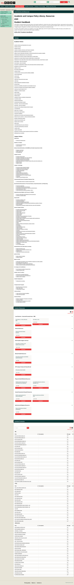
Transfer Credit (17, 128)
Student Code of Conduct (18, 121)
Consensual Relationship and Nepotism (23, 186)
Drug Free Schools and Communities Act (23, 275)
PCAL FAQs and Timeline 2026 (20, 517)
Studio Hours (16, 123)
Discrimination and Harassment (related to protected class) (26, 187)
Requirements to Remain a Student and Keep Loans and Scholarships (28, 205)
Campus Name (18, 211)
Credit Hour (16, 80)
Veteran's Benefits (19, 299)
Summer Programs (19, 421)
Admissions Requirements (20, 140)
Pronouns (18, 230)
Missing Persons (19, 162)
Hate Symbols (18, 221)
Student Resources (19, 308)
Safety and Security (51, 6)
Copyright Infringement (20, 170)
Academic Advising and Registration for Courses (22, 45)
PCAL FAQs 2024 (18, 500)
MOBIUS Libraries (19, 257)
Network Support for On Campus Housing (23, 175)
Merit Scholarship (19, 204)
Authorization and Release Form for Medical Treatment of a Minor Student (29, 261)
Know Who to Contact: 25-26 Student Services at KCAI (21, 344)
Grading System (17, 95)
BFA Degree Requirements (19, 69)
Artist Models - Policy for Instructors (20, 61)
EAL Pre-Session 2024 (18, 462)
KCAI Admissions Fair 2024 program (21, 551)
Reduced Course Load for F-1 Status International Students (24, 116)
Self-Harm (18, 235)
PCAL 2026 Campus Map (19, 521)
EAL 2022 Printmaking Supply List (20, 444)
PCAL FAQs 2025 (18, 512)
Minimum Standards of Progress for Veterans (24, 298)
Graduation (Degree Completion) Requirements (22, 97)
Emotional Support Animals (21, 144)
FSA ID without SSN (18, 539)
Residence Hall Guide (20, 150)
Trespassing (18, 243)
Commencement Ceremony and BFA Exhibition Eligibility (24, 72)
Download (26, 325)
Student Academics (9, 6)
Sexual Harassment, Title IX (21, 189)
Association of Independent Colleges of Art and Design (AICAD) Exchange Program (28, 64)
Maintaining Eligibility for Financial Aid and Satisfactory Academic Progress (29, 203)
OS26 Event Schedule (18, 567)
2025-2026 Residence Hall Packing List (21, 555)
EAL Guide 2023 (17, 451)
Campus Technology (39, 6)
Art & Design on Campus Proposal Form (23, 269)
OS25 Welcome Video (18, 560)
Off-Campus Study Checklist (20, 369)
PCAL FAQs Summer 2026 (19, 515)
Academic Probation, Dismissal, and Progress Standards (24, 49)
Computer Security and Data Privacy (22, 168)
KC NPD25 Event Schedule (19, 562)
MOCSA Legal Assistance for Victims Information (21, 396)
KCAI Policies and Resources (21, 11)
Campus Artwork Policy (20, 270)
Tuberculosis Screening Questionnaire (22, 251)
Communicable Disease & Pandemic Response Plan (25, 181)
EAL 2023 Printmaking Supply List (20, 455)
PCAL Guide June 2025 (18, 489)
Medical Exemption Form (20, 248)
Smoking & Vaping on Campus (21, 237)
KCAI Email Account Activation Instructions (22, 543)
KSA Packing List (19, 152)
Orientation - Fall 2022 (18, 530)
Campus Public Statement (20, 212)
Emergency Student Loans (20, 199)
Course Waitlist (17, 77)
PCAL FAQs (17, 494)
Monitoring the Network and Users (22, 173)
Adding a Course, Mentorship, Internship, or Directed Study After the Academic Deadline (29, 53)
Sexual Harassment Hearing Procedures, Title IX (24, 190)
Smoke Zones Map (19, 238)
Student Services (29, 6)
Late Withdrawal (17, 108)
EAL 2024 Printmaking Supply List (20, 467)
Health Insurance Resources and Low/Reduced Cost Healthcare (21, 382)
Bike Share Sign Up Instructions (21, 286)
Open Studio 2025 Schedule (19, 558)
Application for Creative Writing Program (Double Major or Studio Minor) (27, 58)
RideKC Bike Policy (19, 288)
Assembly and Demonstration (21, 209)
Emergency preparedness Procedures (22, 158)
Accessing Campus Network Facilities (22, 167)
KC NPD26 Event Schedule (19, 574)
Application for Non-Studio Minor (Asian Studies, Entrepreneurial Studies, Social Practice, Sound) (31, 59)
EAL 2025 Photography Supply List (21, 477)
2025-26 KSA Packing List (19, 565)
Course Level (16, 76)
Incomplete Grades (17, 98)
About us (33, 582)
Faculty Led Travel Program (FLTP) (20, 89)
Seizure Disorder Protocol (20, 234)
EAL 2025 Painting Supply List (20, 437)
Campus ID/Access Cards (20, 210)
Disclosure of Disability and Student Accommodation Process (25, 85)
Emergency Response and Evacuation (22, 159)
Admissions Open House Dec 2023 (21, 537)
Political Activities (19, 228)
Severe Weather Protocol (20, 236)
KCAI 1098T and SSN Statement (20, 532)
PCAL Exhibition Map (18, 510)
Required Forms (19, 232)
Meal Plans (18, 224)
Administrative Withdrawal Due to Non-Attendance (23, 54)
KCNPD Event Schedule (19, 536)
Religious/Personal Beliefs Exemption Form (23, 249)
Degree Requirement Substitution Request (21, 82)
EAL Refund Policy (18, 470)
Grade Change (16, 92)
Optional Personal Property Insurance (20, 332)
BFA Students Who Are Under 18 (22, 262)
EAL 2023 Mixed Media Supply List (21, 456)
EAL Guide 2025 (17, 472)
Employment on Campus (20, 281)
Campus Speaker (19, 213)
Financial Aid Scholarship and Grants (22, 201)
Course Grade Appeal (18, 74)
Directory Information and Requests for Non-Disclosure (26, 194)
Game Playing (18, 171)
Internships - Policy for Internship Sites (21, 103)
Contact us (39, 582)
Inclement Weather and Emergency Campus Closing (25, 223)
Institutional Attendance (18, 100)
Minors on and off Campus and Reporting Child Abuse (25, 264)
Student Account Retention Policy (22, 177)
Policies (16, 38)
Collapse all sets (70, 313)
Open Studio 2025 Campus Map (20, 557)
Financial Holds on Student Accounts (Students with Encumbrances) (28, 218)
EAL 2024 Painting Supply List (20, 463)
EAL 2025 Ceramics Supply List (20, 476)
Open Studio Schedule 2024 (19, 544)
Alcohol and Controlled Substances (22, 274)
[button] (28, 428)
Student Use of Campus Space (21, 242)
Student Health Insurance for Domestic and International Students (27, 241)
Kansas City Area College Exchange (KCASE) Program (23, 106)
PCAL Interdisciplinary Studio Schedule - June (22, 505)
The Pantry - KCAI (36, 319)
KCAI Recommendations (19, 449)
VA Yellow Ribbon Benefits (20, 302)
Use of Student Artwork (20, 244)
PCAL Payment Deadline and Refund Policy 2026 (23, 519)
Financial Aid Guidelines (20, 200)
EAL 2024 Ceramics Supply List (20, 465)
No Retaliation (18, 225)
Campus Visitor (18, 214)
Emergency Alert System (20, 156)
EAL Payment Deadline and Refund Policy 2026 (23, 481)
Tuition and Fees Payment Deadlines (22, 293)
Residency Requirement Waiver (19, 118)
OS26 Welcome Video (18, 572)
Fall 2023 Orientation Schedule (20, 534)
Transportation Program (20, 289)
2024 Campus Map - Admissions (20, 550)
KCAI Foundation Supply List (19, 529)
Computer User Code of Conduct (22, 169)
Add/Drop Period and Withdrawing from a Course (23, 51)
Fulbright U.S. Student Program (19, 90)
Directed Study (16, 84)
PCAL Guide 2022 (18, 491)
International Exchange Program (20, 102)
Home (2, 6)
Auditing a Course (17, 67)
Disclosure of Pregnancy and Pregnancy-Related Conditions (24, 87)
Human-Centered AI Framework (21, 172)
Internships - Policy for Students (19, 105)
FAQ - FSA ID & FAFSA (19, 541)
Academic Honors (17, 48)
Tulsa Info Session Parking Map (20, 571)
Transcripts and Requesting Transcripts (21, 126)
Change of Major (17, 71)
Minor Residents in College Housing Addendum (24, 263)
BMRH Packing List (19, 151)
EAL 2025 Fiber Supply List (19, 479)
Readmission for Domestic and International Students (23, 115)
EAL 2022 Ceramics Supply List (20, 442)
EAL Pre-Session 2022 (18, 448)
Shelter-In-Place (19, 163)
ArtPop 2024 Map (18, 548)
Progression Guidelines (18, 113)
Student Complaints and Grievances (22, 239)
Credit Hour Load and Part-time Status (21, 79)
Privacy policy (27, 582)
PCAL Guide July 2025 (18, 514)
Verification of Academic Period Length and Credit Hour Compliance (26, 131)
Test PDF (16, 508)
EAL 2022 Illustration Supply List (20, 441)
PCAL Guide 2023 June (18, 496)
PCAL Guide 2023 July (18, 498)
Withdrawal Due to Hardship (19, 133)
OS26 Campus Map (18, 569)
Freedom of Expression (20, 219)
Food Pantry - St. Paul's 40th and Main (21, 320)
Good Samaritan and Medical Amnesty (23, 220)
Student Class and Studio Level (19, 119)
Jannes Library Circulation (20, 256)
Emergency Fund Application (21, 217)
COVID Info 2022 (18, 493)
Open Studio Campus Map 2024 (20, 546)
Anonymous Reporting (20, 185)
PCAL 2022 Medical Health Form (20, 487)
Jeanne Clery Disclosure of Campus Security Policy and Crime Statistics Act (29, 160)
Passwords (18, 176)
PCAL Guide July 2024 (18, 503)
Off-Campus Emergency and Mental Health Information (22, 357)
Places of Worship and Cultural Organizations (21, 409)
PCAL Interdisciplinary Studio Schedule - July (22, 507)
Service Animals (19, 145)
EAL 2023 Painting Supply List (20, 453)
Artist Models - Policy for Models (20, 62)
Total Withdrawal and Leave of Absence (21, 124)
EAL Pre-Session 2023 (18, 439)
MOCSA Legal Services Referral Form (38, 396)
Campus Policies (20, 6)
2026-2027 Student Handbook (23, 32)
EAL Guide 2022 (17, 446)
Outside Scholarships (18, 553)
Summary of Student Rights (21, 195)
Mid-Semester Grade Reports (19, 111)
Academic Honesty (17, 46)
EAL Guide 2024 (17, 460)
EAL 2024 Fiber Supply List (19, 469)
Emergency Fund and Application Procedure (23, 216)
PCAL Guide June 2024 (18, 501)
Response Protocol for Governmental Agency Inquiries (25, 233)
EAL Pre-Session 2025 (18, 474)
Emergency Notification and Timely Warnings (24, 157)
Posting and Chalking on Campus (22, 229)
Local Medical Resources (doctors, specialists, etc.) (39, 382)
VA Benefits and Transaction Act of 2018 (23, 300)
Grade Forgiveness (17, 93)
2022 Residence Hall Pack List (20, 527)
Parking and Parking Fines (20, 226)
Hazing (17, 222)
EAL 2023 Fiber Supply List (19, 458)
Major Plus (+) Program (18, 110)
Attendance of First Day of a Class (20, 66)
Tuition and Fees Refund (20, 294)
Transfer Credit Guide (18, 129)
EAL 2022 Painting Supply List (20, 435)
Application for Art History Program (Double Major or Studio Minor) (26, 56)
